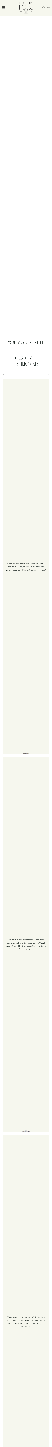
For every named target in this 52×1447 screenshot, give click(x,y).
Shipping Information (13, 315)
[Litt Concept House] (26, 8)
